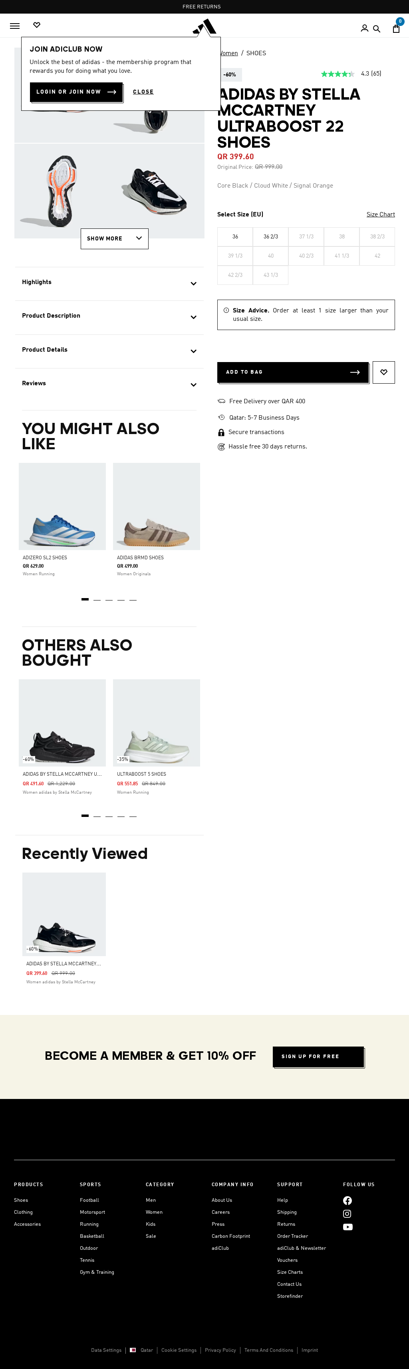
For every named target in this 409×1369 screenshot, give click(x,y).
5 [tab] (133, 596)
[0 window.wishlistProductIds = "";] (36, 25)
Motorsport (92, 1212)
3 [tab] (109, 596)
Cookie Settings (179, 1350)
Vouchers (287, 1260)
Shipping (287, 1212)
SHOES (256, 53)
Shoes (21, 1200)
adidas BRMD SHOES (140, 558)
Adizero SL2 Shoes (45, 558)
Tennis (87, 1260)
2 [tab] (97, 596)
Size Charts (290, 1272)
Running (89, 1224)
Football (89, 1200)
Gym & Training (97, 1272)
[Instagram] (347, 1213)
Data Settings (106, 1350)
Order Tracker (292, 1236)
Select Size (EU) (240, 215)
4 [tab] (121, 596)
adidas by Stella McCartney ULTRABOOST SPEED (81, 774)
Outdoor (89, 1248)
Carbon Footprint (231, 1236)
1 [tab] (85, 596)
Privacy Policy (220, 1350)
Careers (221, 1212)
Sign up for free (311, 1056)
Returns (286, 1224)
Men (151, 1200)
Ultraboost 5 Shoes (141, 774)
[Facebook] (347, 1200)
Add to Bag (244, 372)
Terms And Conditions (268, 1350)
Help (282, 1200)
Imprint (310, 1350)
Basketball (92, 1236)
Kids (150, 1224)
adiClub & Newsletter (301, 1248)
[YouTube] (348, 1226)
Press (218, 1224)
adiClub (220, 1248)
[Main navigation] (15, 26)
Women (227, 53)
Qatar (147, 1350)
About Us (222, 1200)
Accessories (27, 1224)
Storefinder (290, 1296)
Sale (151, 1236)
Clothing (23, 1212)
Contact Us (289, 1284)
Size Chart (381, 215)
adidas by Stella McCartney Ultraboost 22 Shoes (87, 964)
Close (143, 92)
